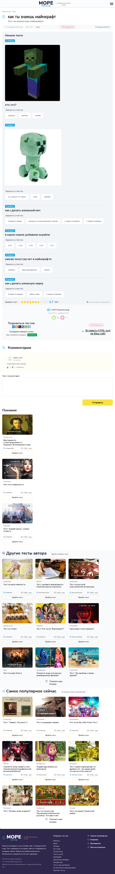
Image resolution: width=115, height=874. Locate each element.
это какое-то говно (17, 197)
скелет (47, 270)
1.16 (20, 245)
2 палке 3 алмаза (15, 294)
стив (35, 197)
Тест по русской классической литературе (82, 585)
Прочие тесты (59, 870)
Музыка (56, 846)
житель (25, 115)
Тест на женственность (14, 584)
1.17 (52, 245)
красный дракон (29, 270)
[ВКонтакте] (13, 326)
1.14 (10, 245)
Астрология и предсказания (64, 868)
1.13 (41, 245)
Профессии (58, 862)
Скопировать (32, 335)
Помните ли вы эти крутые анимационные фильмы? (48, 674)
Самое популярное (98, 836)
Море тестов (6, 11)
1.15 (31, 245)
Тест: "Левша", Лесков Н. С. (15, 722)
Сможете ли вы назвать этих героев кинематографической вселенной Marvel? (17, 769)
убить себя (34, 294)
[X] (19, 326)
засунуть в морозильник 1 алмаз (43, 221)
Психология (58, 852)
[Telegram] (29, 326)
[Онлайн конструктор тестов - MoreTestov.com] (46, 4)
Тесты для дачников (61, 865)
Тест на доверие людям (47, 722)
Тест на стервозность (13, 484)
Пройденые (95, 843)
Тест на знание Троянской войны (82, 812)
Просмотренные (97, 847)
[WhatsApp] (26, 326)
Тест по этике (10, 629)
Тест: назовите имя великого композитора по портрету (49, 585)
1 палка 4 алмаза (72, 221)
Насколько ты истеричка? (82, 629)
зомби (38, 115)
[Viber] (23, 326)
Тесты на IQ (58, 854)
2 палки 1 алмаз (15, 221)
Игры (14, 11)
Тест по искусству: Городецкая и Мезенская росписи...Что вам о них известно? (47, 814)
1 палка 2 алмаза (93, 221)
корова (11, 115)
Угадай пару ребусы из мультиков (46, 768)
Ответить (20, 367)
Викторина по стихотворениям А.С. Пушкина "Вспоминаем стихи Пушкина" (16, 443)
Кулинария (57, 857)
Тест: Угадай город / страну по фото (16, 530)
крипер (47, 197)
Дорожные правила (61, 860)
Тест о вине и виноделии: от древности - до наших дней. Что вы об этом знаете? (83, 769)
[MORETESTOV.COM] (13, 838)
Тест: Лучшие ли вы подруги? (16, 811)
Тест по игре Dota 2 (12, 673)
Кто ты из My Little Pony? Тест (83, 722)
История (56, 849)
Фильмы (56, 841)
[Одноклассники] (16, 326)
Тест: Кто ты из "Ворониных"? (50, 629)
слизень (11, 270)
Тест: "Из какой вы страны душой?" (82, 674)
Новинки (94, 840)
